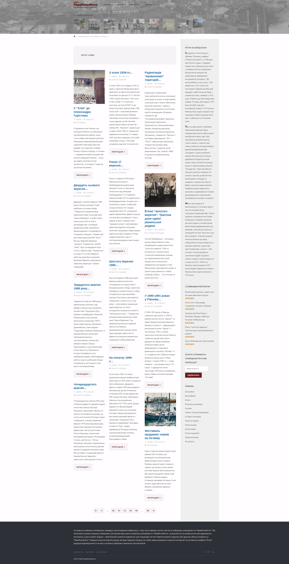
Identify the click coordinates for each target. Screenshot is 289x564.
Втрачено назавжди (193, 404)
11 (119, 511)
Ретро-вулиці (191, 425)
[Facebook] (204, 552)
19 (148, 511)
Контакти (78, 552)
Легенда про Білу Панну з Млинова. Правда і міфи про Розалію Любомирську (197, 316)
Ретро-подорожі (192, 433)
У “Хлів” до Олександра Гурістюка (82, 112)
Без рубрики (190, 396)
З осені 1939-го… (121, 72)
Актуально (81, 122)
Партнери (89, 552)
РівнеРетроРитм (85, 5)
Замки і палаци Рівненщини (197, 412)
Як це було (189, 442)
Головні (188, 408)
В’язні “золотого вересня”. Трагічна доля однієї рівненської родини (158, 218)
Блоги (187, 400)
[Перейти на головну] (75, 36)
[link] (158, 5)
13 (130, 511)
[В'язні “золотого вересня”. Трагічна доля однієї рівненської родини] (160, 190)
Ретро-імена (190, 429)
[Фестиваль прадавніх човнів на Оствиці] (160, 409)
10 (113, 511)
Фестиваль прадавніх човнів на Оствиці (157, 434)
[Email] (208, 552)
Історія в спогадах (155, 233)
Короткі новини (119, 80)
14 (136, 511)
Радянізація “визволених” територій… (154, 76)
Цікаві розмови (191, 437)
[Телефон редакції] (213, 552)
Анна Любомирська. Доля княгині (199, 341)
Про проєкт (102, 552)
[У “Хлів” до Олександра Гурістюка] (89, 87)
